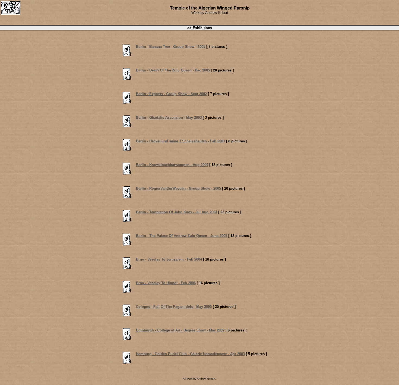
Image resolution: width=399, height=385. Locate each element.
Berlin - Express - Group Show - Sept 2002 (171, 94)
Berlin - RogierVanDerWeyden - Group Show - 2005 (178, 188)
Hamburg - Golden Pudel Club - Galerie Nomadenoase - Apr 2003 (190, 354)
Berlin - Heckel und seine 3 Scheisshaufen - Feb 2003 (180, 141)
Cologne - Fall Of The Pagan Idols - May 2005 (174, 307)
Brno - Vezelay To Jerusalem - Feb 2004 (169, 259)
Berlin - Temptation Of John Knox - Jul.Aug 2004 (176, 212)
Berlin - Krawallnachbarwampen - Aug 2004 (172, 165)
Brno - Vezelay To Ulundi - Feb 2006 (166, 283)
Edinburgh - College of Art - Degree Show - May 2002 (180, 330)
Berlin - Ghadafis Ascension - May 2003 (169, 117)
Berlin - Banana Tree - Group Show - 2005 (170, 47)
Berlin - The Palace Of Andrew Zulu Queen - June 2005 (181, 236)
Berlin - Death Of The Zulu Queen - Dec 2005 (173, 70)
